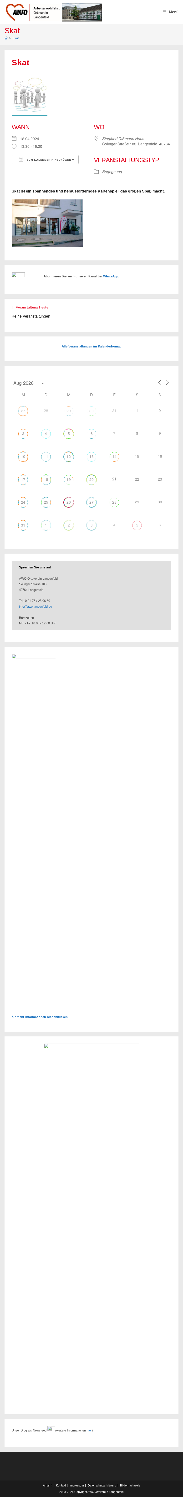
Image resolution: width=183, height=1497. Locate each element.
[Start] (6, 38)
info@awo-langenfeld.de (35, 606)
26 (68, 502)
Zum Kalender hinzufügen (48, 159)
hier (89, 1430)
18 (46, 479)
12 (68, 456)
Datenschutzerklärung (102, 1485)
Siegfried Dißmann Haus (123, 138)
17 (23, 479)
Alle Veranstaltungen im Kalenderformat (91, 346)
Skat (15, 38)
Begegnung (112, 171)
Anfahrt (47, 1485)
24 (23, 502)
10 (23, 456)
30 (91, 410)
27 (23, 410)
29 (68, 410)
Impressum (77, 1485)
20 (91, 479)
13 (91, 456)
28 (114, 502)
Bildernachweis (130, 1485)
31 (23, 525)
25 (46, 502)
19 (68, 479)
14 (114, 456)
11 (46, 456)
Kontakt (61, 1485)
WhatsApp (110, 276)
